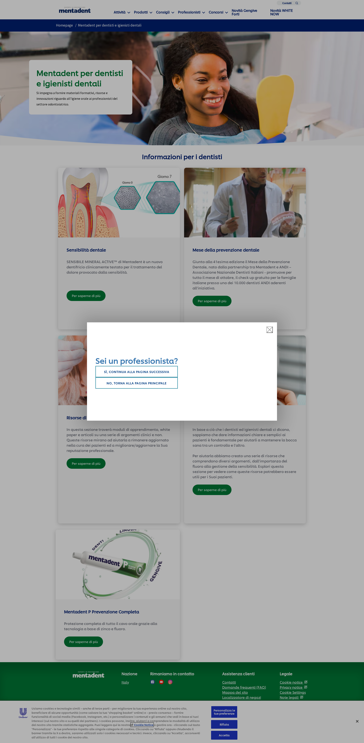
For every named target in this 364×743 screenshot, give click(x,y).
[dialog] (182, 371)
